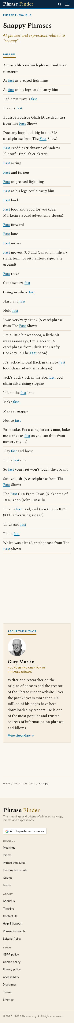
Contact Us (10, 916)
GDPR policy (11, 954)
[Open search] (59, 4)
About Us (9, 901)
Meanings (9, 847)
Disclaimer (9, 984)
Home (6, 783)
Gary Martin (21, 662)
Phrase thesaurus (24, 783)
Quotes (8, 877)
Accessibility (11, 977)
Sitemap (8, 999)
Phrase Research (14, 931)
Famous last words (15, 870)
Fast (22, 123)
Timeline (8, 908)
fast (11, 80)
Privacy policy (12, 969)
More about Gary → (21, 735)
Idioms (7, 855)
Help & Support (12, 923)
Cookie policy (11, 962)
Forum (7, 885)
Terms (7, 992)
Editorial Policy (12, 938)
